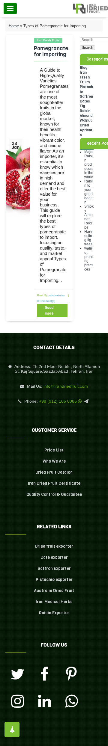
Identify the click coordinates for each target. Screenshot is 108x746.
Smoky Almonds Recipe (89, 216)
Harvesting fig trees (88, 237)
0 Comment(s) (46, 301)
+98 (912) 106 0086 (58, 401)
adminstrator (57, 295)
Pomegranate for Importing (51, 51)
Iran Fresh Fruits (48, 40)
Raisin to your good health (88, 191)
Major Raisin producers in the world (89, 164)
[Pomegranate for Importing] (18, 178)
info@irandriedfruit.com (66, 386)
